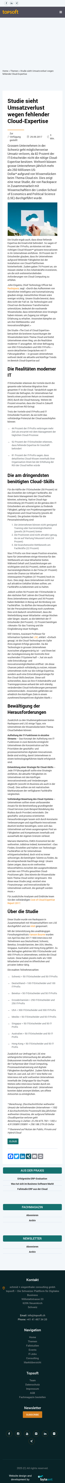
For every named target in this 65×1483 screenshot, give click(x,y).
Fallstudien (32, 1345)
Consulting (32, 1358)
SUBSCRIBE (32, 1414)
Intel (32, 926)
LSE (36, 637)
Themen (14, 70)
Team (33, 1380)
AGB (32, 1393)
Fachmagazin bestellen (32, 1397)
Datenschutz (32, 1384)
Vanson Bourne (37, 934)
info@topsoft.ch (36, 1315)
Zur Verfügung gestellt (15, 137)
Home (5, 70)
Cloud (13, 1141)
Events (32, 1349)
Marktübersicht (32, 1362)
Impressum (32, 1388)
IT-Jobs (32, 1354)
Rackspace (13, 288)
